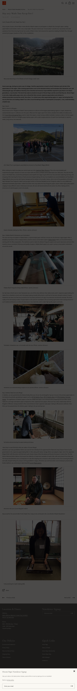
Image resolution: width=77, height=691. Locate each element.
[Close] (74, 671)
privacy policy (10, 680)
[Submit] (72, 686)
